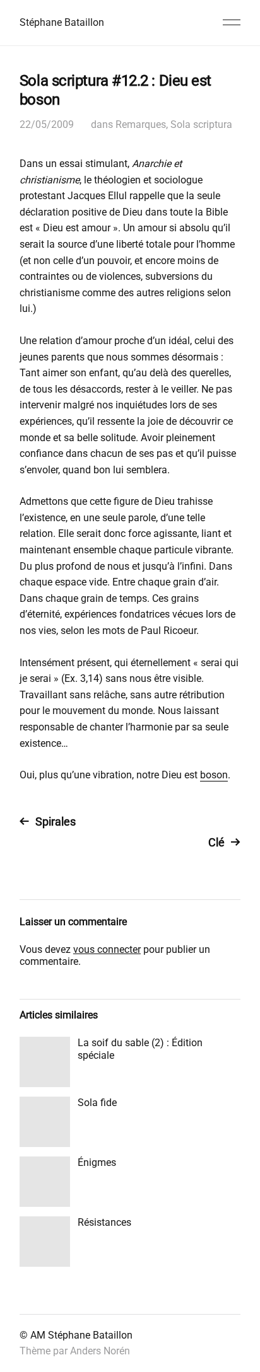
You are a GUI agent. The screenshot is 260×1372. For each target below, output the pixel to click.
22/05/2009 (47, 124)
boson (214, 775)
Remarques (140, 124)
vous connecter (107, 949)
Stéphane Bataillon (62, 22)
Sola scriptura (201, 124)
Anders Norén (100, 1351)
